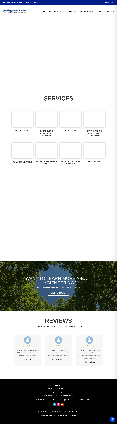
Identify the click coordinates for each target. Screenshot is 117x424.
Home (43, 11)
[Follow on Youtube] (62, 404)
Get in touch (58, 293)
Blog (77, 411)
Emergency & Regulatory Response (58, 46)
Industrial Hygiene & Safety (70, 163)
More (109, 11)
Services (52, 11)
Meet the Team (75, 11)
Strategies (72, 415)
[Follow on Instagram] (58, 404)
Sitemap (71, 411)
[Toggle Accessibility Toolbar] (112, 419)
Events (63, 11)
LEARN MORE (58, 67)
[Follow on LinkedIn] (54, 404)
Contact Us (100, 11)
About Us (88, 11)
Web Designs (62, 415)
